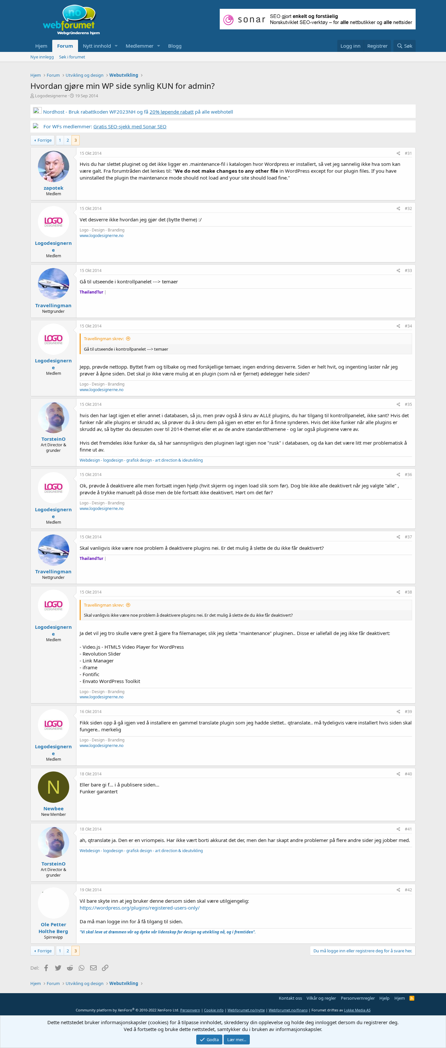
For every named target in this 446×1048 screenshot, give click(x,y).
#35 (408, 404)
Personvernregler (358, 998)
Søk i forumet (72, 57)
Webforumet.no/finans (288, 1010)
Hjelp (384, 998)
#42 (408, 890)
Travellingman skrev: (104, 338)
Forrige (45, 140)
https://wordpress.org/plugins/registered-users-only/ (140, 907)
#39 (408, 711)
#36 (408, 474)
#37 (408, 537)
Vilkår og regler (321, 998)
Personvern (190, 1010)
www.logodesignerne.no (101, 235)
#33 (408, 270)
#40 (408, 774)
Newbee (53, 808)
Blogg (175, 45)
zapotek (53, 187)
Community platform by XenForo (127, 1010)
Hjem (41, 45)
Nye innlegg (42, 57)
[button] (116, 46)
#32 (408, 208)
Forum (65, 45)
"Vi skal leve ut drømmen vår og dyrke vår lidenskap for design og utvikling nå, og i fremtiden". (168, 932)
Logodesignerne (51, 96)
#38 (408, 592)
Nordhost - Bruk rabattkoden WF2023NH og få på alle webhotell (137, 111)
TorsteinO (53, 439)
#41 (408, 829)
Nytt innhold (97, 45)
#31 (408, 153)
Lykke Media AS (357, 1010)
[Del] (398, 153)
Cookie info (214, 1010)
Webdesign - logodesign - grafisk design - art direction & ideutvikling (141, 460)
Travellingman (53, 305)
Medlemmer (139, 45)
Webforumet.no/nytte (246, 1010)
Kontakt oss (290, 998)
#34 (408, 326)
